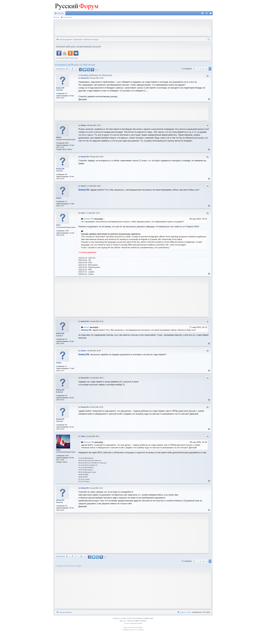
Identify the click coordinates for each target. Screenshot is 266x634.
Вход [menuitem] (207, 13)
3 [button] (203, 68)
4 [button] (206, 68)
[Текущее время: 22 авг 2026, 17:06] (208, 39)
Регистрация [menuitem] (211, 13)
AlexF (58, 225)
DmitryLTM (60, 88)
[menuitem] (202, 13)
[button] (194, 68)
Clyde (58, 450)
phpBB (128, 618)
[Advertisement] (133, 28)
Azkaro (58, 198)
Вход (57, 17)
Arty (124, 621)
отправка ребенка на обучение (75, 64)
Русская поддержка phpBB (133, 623)
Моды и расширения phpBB (133, 627)
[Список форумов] (76, 5)
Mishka (58, 137)
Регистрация (67, 17)
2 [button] (200, 68)
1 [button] (197, 68)
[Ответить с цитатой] (207, 75)
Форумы (60, 13)
